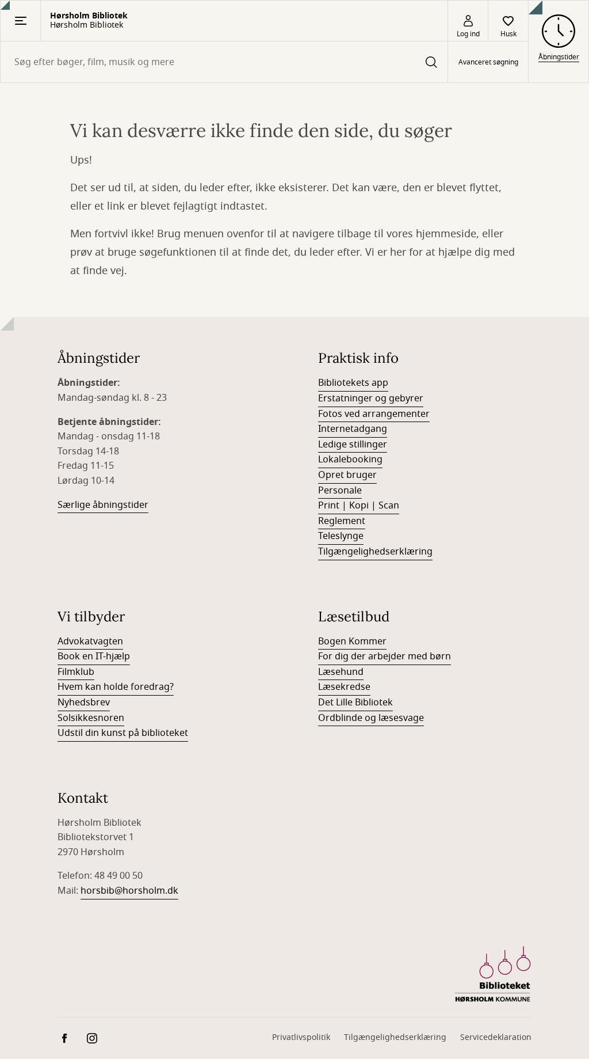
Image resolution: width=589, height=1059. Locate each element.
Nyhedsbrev (84, 702)
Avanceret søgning (488, 62)
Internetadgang (352, 429)
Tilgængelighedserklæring (375, 552)
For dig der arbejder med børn (384, 656)
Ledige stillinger (352, 444)
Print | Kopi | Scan (358, 506)
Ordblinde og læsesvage (371, 718)
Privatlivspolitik (301, 1037)
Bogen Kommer (352, 641)
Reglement (341, 521)
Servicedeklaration (495, 1037)
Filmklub (76, 672)
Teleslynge (341, 536)
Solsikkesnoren (91, 718)
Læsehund (341, 672)
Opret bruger (347, 475)
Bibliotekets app (353, 383)
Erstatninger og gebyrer (370, 398)
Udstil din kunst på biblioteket (123, 733)
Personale (340, 491)
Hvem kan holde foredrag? (116, 687)
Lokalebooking (350, 459)
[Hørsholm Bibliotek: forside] (492, 974)
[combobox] (224, 61)
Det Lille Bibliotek (355, 702)
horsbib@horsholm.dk (129, 891)
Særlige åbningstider (103, 505)
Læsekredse (344, 687)
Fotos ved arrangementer (374, 414)
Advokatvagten (90, 641)
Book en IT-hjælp (94, 656)
